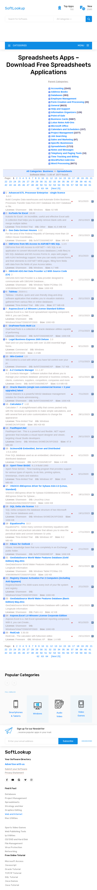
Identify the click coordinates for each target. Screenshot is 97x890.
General (55, 105)
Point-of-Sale (58, 115)
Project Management (62, 132)
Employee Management (63, 98)
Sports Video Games (15, 827)
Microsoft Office (59, 126)
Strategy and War (14, 806)
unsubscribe (87, 741)
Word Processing (60, 163)
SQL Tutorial (11, 877)
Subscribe (68, 741)
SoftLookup (18, 752)
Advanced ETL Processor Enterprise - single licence (37, 192)
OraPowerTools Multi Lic (22, 325)
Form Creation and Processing (67, 102)
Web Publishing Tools (15, 831)
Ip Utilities (10, 835)
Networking (11, 851)
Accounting (57, 88)
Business (48, 171)
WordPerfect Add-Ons (63, 160)
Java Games (11, 881)
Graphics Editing (13, 810)
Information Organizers (63, 112)
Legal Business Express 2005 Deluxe (29, 339)
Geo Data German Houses (23, 230)
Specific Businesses (62, 143)
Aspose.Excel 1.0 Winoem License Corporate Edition (38, 615)
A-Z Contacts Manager (22, 370)
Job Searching (59, 136)
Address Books (59, 92)
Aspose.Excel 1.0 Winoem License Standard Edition (37, 308)
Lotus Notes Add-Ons (62, 122)
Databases (56, 95)
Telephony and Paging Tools (66, 153)
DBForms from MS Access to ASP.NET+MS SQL (34, 244)
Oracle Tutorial (12, 869)
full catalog (10, 692)
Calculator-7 (16, 404)
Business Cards (59, 119)
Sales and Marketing (62, 139)
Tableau (13, 291)
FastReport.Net (18, 428)
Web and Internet (13, 814)
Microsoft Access (14, 861)
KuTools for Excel (18, 213)
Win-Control (16, 356)
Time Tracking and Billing (65, 156)
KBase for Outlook (20, 544)
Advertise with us (15, 764)
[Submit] (89, 19)
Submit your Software (16, 769)
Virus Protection (13, 847)
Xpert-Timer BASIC (20, 465)
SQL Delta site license (22, 506)
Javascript (10, 865)
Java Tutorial (12, 885)
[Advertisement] (48, 28)
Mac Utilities (11, 818)
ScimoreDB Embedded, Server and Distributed (35, 448)
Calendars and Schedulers (65, 129)
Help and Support (60, 109)
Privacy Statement (14, 772)
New (89, 6)
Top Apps (69, 6)
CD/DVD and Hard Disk (16, 839)
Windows (37, 713)
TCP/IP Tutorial (13, 873)
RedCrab (15, 632)
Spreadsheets (58, 146)
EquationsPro (17, 523)
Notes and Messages (62, 150)
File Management (14, 843)
